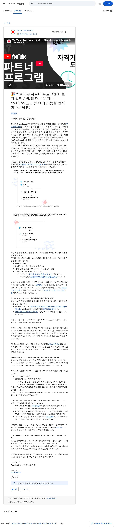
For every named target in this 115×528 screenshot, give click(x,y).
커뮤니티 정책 (42, 523)
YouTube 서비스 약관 (30, 523)
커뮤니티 (18, 11)
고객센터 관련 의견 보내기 (102, 523)
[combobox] (65, 3)
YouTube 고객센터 (16, 3)
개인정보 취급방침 (17, 523)
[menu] (24, 489)
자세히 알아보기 (52, 498)
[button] (4, 3)
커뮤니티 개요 (52, 523)
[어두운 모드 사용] (62, 523)
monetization (16, 472)
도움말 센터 (7, 11)
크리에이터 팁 (29, 11)
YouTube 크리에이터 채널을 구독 (32, 164)
